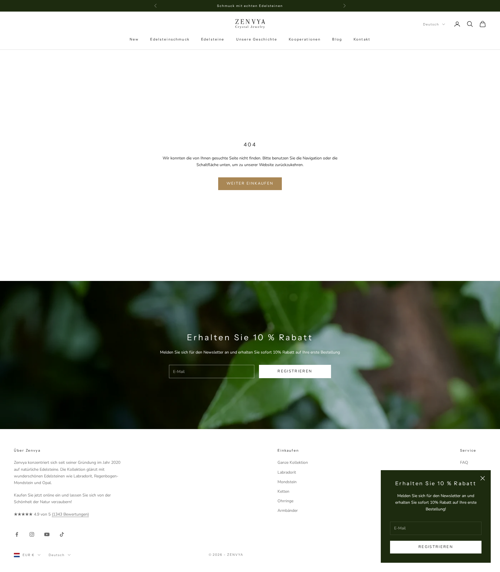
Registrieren (435, 546)
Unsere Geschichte (256, 39)
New (134, 39)
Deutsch (431, 24)
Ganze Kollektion (292, 462)
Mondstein (287, 482)
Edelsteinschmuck (170, 39)
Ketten (283, 491)
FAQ (464, 462)
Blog (337, 39)
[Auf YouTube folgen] (47, 534)
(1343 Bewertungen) (70, 514)
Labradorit (286, 472)
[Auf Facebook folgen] (17, 534)
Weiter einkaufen (250, 183)
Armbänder (287, 510)
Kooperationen (305, 39)
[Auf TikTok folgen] (62, 534)
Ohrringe (285, 501)
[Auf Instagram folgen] (32, 534)
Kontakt (362, 39)
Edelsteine (213, 39)
